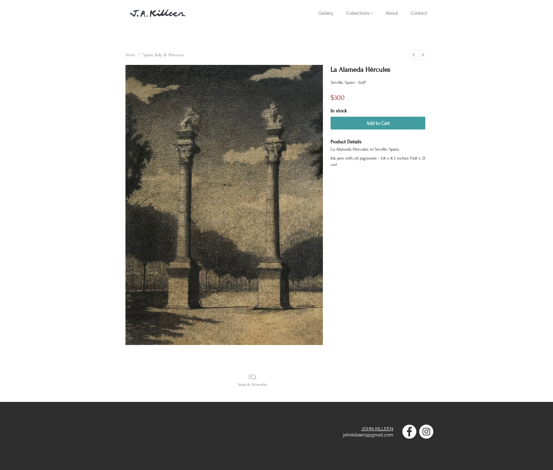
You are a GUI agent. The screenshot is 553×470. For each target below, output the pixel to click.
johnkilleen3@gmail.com (368, 434)
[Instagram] (426, 432)
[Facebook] (409, 432)
